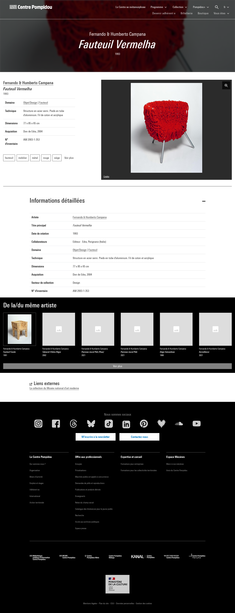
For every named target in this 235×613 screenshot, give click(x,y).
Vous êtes (220, 13)
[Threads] (73, 424)
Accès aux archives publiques (87, 521)
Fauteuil (43, 102)
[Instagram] (38, 424)
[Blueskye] (91, 424)
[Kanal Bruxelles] (145, 559)
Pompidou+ (199, 7)
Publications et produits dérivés (88, 489)
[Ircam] (69, 559)
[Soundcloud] (179, 424)
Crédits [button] (106, 176)
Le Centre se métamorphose (132, 7)
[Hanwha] (197, 559)
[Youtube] (196, 424)
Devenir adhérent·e (165, 13)
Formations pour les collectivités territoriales (139, 470)
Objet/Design (30, 102)
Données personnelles (125, 603)
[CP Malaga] (117, 559)
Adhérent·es (34, 489)
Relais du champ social (84, 502)
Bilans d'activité (36, 476)
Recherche (79, 515)
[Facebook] (56, 424)
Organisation (35, 470)
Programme (157, 7)
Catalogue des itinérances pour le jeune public (94, 509)
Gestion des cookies (144, 603)
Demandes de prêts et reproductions (89, 483)
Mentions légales (90, 603)
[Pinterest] (144, 424)
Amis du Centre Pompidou (176, 470)
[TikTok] (109, 424)
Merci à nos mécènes (175, 464)
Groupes (78, 464)
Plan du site (104, 603)
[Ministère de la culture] (117, 584)
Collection (178, 7)
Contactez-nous (139, 436)
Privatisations (80, 470)
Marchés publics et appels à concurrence (92, 476)
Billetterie (187, 13)
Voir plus (117, 366)
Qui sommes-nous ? (38, 464)
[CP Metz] (94, 559)
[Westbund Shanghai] (174, 559)
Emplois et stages (36, 483)
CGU (112, 603)
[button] (117, 201)
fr (225, 7)
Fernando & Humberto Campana (28, 82)
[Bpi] (42, 559)
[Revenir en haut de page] (227, 605)
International (35, 496)
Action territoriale (37, 502)
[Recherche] (216, 7)
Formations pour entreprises (132, 464)
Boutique (204, 13)
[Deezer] (161, 424)
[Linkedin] (126, 424)
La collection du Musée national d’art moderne (54, 388)
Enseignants (80, 496)
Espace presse (80, 528)
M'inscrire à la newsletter (96, 436)
